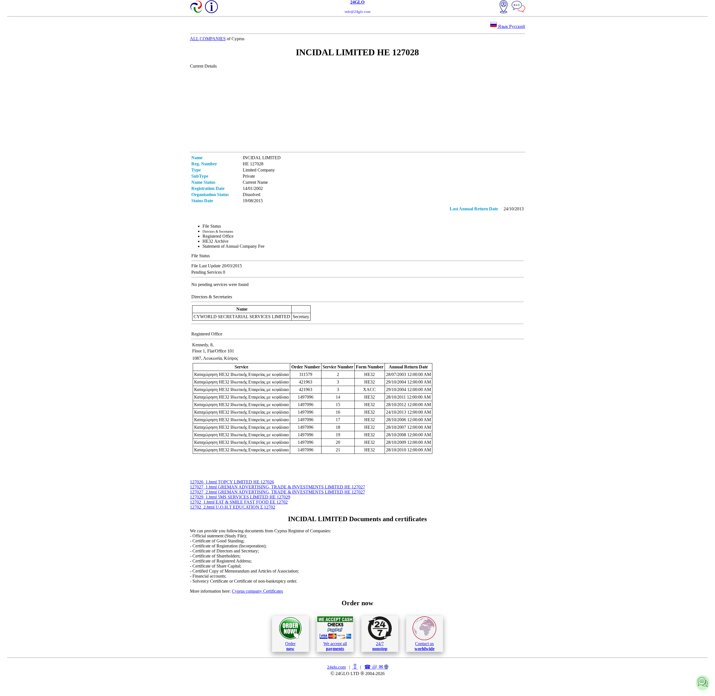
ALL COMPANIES (208, 38)
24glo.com (336, 667)
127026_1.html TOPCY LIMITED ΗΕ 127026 (232, 482)
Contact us (424, 646)
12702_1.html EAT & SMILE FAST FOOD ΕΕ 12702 (239, 502)
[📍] (503, 7)
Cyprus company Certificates (257, 591)
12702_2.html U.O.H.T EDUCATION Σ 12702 (232, 507)
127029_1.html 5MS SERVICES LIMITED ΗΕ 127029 (240, 497)
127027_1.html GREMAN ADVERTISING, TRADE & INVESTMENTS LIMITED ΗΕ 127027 (277, 487)
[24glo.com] (196, 7)
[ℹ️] (211, 6)
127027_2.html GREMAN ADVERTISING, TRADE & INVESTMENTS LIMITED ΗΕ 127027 (277, 492)
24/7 (379, 646)
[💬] (518, 7)
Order (290, 646)
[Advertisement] (357, 110)
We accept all (335, 646)
